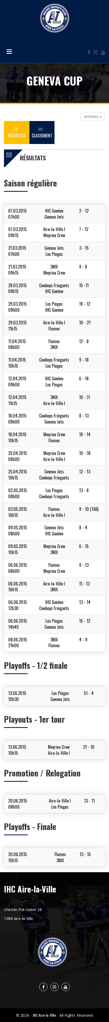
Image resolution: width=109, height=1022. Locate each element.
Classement (42, 135)
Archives (91, 116)
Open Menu (9, 51)
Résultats (16, 135)
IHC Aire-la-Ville (44, 1015)
